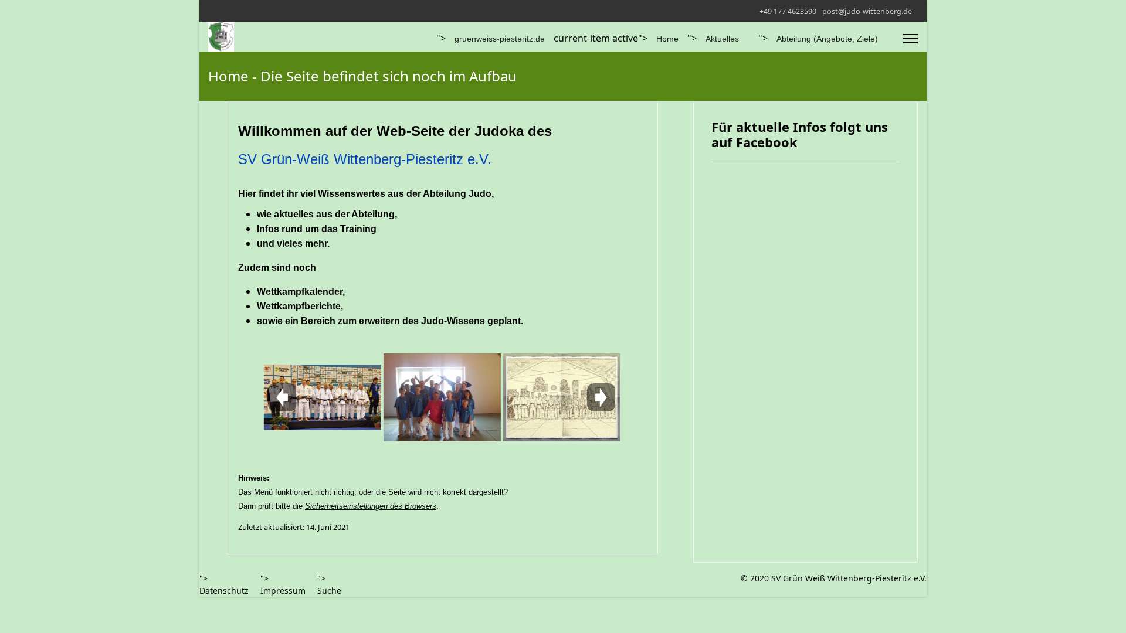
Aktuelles (722, 38)
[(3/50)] (322, 397)
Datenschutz (224, 590)
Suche (329, 590)
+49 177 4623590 (787, 11)
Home (667, 38)
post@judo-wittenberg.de (867, 11)
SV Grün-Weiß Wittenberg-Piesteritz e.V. (364, 159)
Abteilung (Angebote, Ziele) (827, 38)
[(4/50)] (441, 397)
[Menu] (910, 38)
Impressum (283, 590)
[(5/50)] (561, 397)
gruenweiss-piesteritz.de (500, 38)
